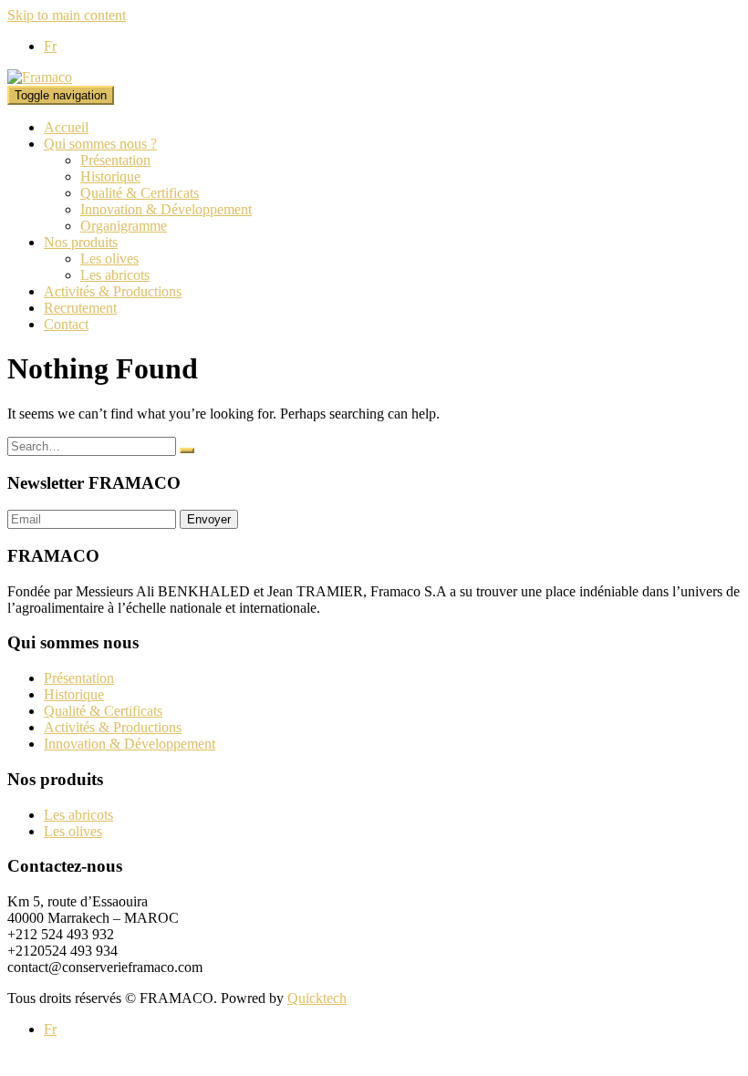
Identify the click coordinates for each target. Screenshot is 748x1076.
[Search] (187, 450)
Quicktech (317, 998)
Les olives (109, 258)
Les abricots (115, 275)
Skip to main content (66, 15)
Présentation (115, 160)
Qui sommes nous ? (100, 143)
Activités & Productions (113, 291)
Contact (66, 324)
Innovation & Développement (166, 209)
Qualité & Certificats (139, 193)
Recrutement (80, 308)
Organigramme (123, 225)
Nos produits (81, 242)
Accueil (66, 127)
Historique (110, 176)
